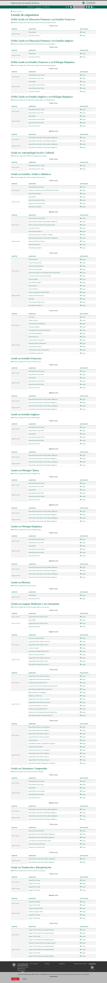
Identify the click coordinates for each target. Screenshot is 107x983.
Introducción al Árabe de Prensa (36, 295)
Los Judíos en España (33, 648)
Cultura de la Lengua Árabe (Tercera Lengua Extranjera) (42, 943)
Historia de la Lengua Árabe (35, 269)
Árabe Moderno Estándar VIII (36, 353)
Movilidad (47, 963)
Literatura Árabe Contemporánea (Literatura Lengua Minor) (43, 712)
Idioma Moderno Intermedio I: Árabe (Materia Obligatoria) (43, 141)
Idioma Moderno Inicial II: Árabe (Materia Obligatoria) (41, 862)
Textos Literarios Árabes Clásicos (37, 302)
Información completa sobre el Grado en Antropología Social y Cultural (29, 156)
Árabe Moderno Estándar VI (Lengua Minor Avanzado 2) (42, 763)
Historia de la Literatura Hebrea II (37, 844)
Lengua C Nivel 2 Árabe (34, 890)
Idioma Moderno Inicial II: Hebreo (37, 85)
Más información (54, 976)
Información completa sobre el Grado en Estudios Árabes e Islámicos (28, 177)
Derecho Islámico (33, 285)
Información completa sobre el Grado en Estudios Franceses (26, 361)
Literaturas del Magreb (34, 327)
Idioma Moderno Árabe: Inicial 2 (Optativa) (39, 753)
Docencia (38, 7)
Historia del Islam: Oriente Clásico (37, 218)
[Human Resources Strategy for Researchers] (92, 968)
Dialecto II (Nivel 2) (33, 336)
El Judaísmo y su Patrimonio (35, 695)
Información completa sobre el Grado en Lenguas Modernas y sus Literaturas (30, 607)
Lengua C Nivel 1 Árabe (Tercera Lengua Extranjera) (41, 930)
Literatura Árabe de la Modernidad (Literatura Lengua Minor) (43, 686)
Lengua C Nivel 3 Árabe (34, 905)
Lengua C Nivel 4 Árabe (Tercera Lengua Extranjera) (41, 949)
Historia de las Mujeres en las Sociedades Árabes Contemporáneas (44, 272)
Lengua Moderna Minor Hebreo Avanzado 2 (39, 760)
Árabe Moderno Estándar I (35, 193)
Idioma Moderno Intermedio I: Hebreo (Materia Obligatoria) (43, 137)
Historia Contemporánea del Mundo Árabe (39, 292)
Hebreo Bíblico (32, 32)
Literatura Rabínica (33, 740)
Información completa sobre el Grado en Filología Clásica (26, 473)
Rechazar (25, 979)
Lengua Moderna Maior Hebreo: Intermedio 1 (39, 641)
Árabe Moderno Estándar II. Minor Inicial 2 (39, 664)
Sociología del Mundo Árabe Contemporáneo (39, 330)
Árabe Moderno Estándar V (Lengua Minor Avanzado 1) (42, 743)
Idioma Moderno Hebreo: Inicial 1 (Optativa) (39, 727)
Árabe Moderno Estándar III (35, 231)
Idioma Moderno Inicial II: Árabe (36, 88)
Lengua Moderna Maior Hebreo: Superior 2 (39, 756)
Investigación (46, 7)
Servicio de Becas (34, 963)
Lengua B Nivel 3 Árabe (34, 901)
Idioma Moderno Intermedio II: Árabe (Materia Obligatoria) (43, 147)
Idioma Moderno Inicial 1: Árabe (36, 169)
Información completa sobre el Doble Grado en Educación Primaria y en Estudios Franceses (34, 22)
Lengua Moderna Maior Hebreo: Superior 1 (39, 733)
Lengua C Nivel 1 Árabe (34, 883)
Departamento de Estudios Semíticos (25, 3)
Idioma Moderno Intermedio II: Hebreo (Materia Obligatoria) (43, 144)
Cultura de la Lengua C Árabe (36, 911)
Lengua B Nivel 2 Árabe (34, 887)
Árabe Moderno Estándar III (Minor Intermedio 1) (40, 689)
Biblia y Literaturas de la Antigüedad (37, 692)
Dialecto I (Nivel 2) (33, 320)
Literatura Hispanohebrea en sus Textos (38, 705)
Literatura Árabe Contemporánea (37, 340)
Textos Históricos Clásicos (35, 346)
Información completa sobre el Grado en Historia (24, 585)
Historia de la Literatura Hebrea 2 (37, 654)
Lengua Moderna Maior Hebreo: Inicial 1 (38, 616)
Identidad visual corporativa (80, 963)
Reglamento (62, 963)
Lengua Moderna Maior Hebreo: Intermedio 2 (39, 658)
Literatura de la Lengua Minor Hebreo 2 (38, 709)
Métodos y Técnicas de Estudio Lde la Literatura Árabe (42, 225)
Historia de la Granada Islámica (36, 266)
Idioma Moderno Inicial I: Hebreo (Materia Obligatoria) (42, 834)
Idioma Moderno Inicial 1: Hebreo (37, 165)
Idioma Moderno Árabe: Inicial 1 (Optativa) (39, 730)
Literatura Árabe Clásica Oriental (36, 241)
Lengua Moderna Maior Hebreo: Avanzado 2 (39, 699)
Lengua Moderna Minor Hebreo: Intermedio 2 (40, 702)
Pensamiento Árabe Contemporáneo (37, 343)
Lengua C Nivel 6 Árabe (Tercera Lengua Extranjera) (41, 956)
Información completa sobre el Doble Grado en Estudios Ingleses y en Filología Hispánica (33, 100)
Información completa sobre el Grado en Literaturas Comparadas (28, 771)
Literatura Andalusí (33, 279)
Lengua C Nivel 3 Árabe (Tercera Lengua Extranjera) (41, 933)
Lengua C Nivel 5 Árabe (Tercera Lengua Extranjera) (41, 939)
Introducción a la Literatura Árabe (37, 203)
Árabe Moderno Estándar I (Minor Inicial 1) (39, 651)
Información (30, 7)
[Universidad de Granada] (88, 3)
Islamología (31, 299)
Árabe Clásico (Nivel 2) (34, 244)
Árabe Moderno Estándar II (35, 206)
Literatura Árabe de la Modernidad (37, 323)
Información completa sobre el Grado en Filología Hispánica (26, 529)
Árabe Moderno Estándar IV (35, 248)
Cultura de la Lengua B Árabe (36, 908)
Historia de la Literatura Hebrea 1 (37, 638)
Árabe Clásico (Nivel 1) (34, 35)
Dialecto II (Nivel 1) (33, 289)
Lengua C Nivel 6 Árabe (34, 952)
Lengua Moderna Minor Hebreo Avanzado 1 (39, 737)
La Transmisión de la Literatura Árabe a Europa (40, 276)
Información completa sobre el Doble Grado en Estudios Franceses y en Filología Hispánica (34, 65)
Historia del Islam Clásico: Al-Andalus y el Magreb (40, 234)
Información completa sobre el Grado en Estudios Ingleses (26, 417)
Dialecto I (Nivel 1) (33, 259)
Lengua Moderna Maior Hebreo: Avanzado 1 (39, 676)
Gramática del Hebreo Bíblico (36, 746)
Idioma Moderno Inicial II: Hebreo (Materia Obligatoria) (42, 859)
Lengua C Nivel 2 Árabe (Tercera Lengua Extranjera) (41, 946)
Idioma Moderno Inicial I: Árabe (36, 78)
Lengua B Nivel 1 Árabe (34, 880)
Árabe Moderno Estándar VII (35, 333)
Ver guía (83, 32)
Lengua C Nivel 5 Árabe (34, 936)
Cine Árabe (31, 317)
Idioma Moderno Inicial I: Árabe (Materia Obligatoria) (41, 837)
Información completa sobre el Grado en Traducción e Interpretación (29, 870)
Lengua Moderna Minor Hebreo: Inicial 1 (38, 644)
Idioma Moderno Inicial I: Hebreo (37, 75)
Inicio (11, 11)
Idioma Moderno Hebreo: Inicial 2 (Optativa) (39, 750)
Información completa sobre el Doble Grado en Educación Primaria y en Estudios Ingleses (33, 44)
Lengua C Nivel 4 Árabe (34, 918)
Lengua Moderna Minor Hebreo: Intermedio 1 (40, 679)
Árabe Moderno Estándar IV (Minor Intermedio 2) (40, 715)
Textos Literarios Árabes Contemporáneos (39, 350)
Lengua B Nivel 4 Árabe (34, 915)
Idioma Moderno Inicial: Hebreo (36, 187)
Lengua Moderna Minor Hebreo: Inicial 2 (38, 661)
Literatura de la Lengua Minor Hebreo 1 (38, 682)
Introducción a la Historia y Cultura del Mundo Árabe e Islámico (44, 190)
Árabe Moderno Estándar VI (35, 305)
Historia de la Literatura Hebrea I (36, 831)
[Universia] (92, 963)
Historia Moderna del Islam (35, 262)
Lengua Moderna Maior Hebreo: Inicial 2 (38, 623)
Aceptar (15, 979)
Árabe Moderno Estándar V (35, 282)
